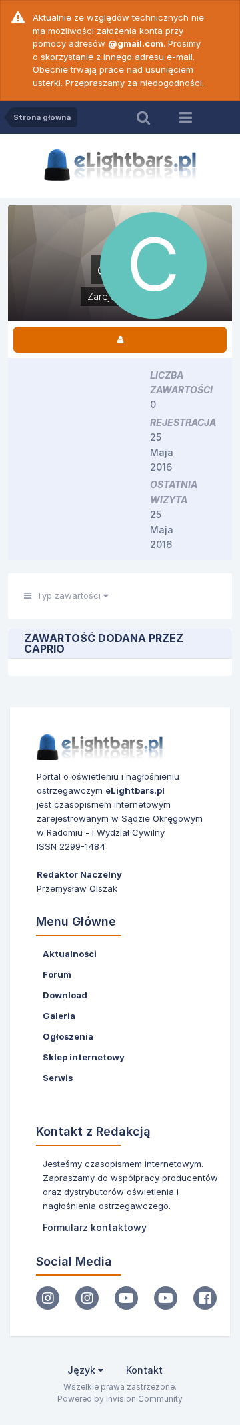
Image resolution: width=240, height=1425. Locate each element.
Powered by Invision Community (120, 1399)
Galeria (59, 1015)
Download (65, 995)
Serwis (58, 1077)
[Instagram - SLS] (87, 1298)
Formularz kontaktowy (95, 1227)
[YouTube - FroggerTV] (126, 1298)
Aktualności (70, 953)
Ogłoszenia (68, 1036)
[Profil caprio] (120, 340)
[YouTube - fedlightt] (165, 1298)
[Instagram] (47, 1298)
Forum (57, 974)
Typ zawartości (67, 595)
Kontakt (144, 1370)
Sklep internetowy (84, 1057)
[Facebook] (205, 1298)
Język (82, 1370)
